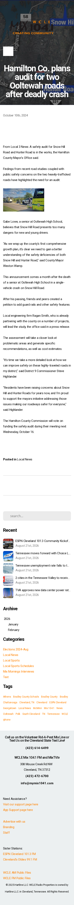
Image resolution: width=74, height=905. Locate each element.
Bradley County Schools (26, 696)
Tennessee (53, 714)
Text (6, 677)
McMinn (37, 708)
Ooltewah (8, 714)
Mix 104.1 (49, 708)
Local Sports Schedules (18, 666)
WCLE (65, 714)
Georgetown (9, 708)
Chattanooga (10, 702)
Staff (6, 832)
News (60, 708)
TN (43, 714)
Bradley (64, 696)
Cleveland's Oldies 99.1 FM (20, 859)
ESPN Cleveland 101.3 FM (19, 854)
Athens (7, 696)
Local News (24, 459)
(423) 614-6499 (37, 748)
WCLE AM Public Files (17, 872)
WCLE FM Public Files (17, 878)
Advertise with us (14, 821)
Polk (18, 714)
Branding (8, 827)
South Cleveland (31, 714)
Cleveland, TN (26, 702)
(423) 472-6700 (37, 776)
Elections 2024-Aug (15, 649)
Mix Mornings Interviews (18, 671)
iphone (6, 719)
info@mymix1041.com (37, 783)
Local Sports (11, 660)
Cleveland (41, 702)
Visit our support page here (20, 804)
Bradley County (49, 696)
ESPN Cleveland (57, 702)
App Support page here (18, 810)
